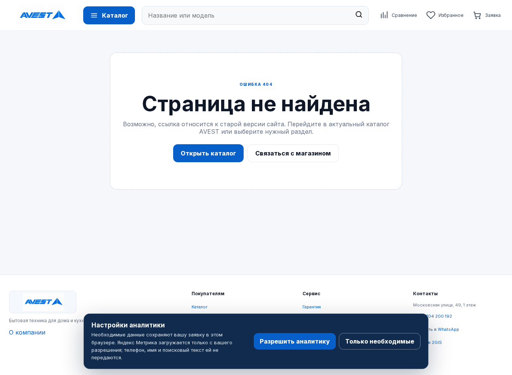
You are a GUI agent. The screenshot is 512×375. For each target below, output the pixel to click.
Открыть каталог (208, 153)
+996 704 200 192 (432, 316)
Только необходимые (379, 341)
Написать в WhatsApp (436, 329)
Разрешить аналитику (295, 341)
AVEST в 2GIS (427, 342)
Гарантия (311, 306)
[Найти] (358, 15)
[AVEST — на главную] (41, 15)
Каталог (200, 306)
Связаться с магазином (293, 153)
